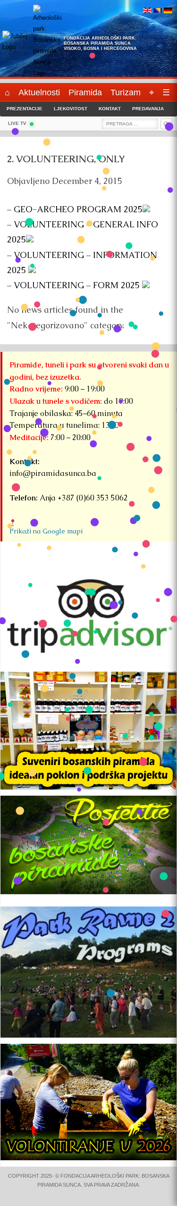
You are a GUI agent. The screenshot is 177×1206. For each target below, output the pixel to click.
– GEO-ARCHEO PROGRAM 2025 (75, 209)
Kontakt (110, 108)
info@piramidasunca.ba (52, 473)
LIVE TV (17, 123)
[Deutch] (168, 11)
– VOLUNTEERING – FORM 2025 (74, 285)
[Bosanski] (157, 11)
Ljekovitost (70, 108)
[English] (147, 11)
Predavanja (148, 108)
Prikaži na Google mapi (46, 531)
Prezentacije (24, 108)
